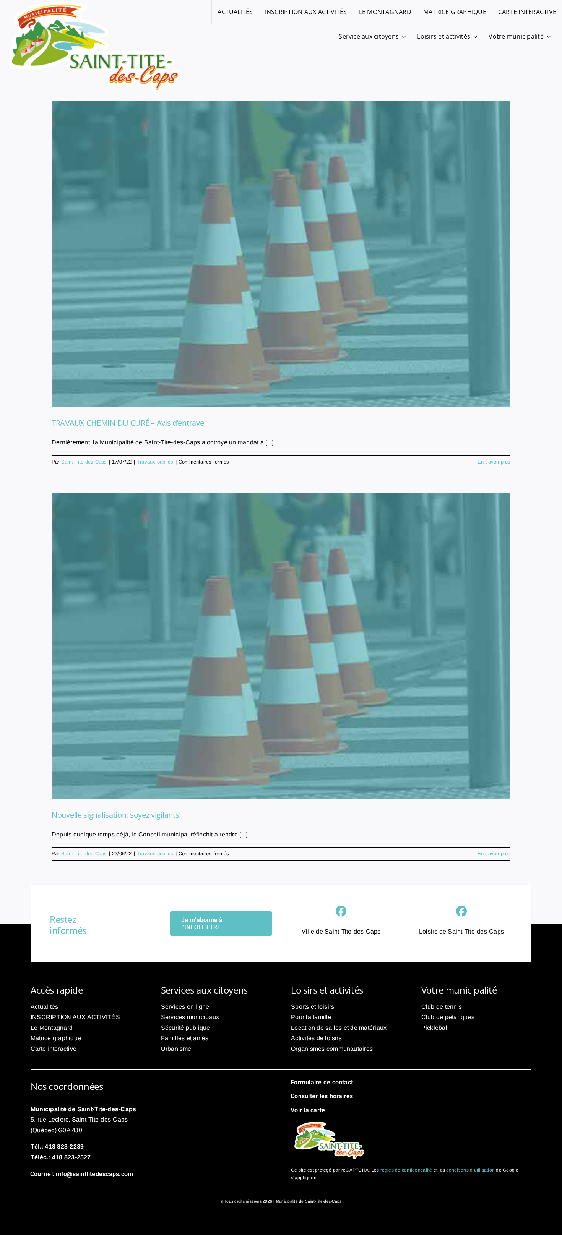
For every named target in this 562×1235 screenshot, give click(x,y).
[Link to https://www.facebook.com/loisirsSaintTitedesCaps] (461, 911)
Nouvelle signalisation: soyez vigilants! (116, 815)
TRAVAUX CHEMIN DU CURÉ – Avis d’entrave (128, 423)
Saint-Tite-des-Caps (84, 462)
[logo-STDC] (329, 1121)
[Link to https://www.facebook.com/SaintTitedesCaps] (341, 911)
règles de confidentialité (406, 1170)
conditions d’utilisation (470, 1170)
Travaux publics (155, 462)
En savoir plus (494, 462)
